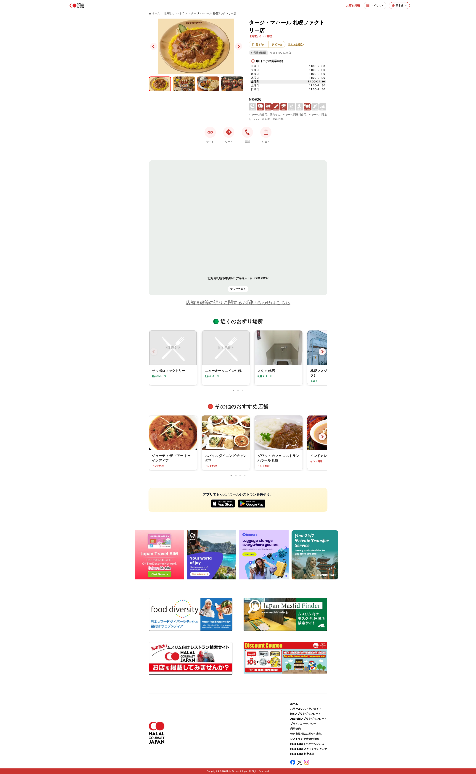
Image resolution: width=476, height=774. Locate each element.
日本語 (399, 5)
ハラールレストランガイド (305, 708)
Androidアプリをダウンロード (308, 718)
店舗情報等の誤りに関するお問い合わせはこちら (238, 302)
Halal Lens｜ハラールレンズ (307, 743)
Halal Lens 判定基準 (302, 753)
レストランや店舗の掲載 (304, 738)
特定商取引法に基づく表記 (305, 733)
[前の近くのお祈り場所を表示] (153, 351)
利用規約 (295, 728)
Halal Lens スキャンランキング (308, 748)
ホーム (294, 703)
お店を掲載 (353, 5)
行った (278, 44)
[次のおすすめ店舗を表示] (322, 436)
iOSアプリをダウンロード (305, 713)
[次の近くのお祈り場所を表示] (322, 351)
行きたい (261, 44)
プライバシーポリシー (303, 723)
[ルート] (228, 132)
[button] (247, 132)
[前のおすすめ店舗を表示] (153, 436)
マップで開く (238, 289)
